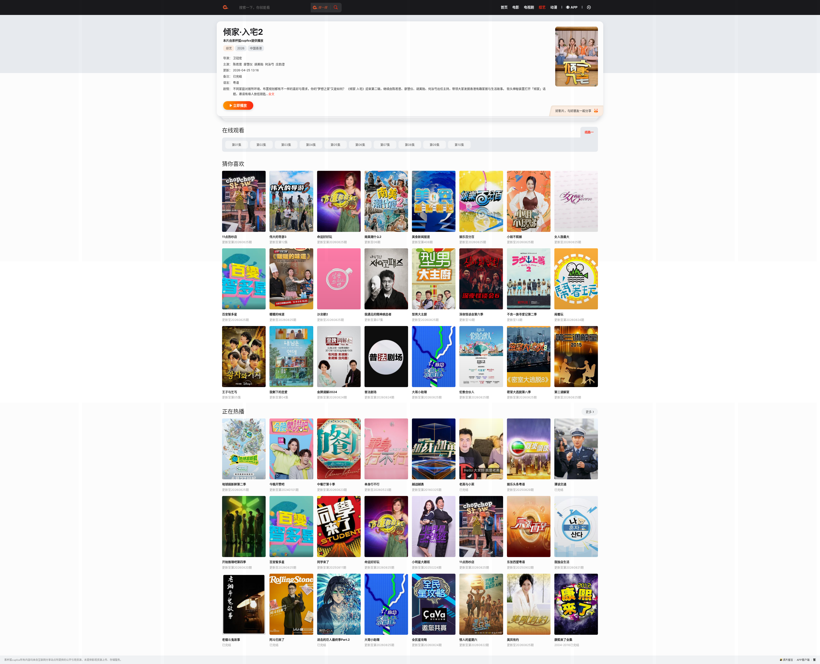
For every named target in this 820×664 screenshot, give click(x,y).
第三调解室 (561, 392)
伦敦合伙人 (466, 392)
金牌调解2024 (327, 392)
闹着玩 (558, 314)
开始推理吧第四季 (234, 562)
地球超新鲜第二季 (234, 484)
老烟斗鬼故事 (231, 639)
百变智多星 (229, 314)
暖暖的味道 (276, 314)
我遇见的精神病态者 (378, 314)
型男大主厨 (419, 314)
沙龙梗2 (322, 314)
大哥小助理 (419, 392)
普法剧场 (370, 392)
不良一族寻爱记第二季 (522, 314)
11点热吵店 (229, 236)
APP (574, 7)
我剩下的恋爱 (278, 392)
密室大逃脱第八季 (519, 392)
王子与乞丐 (229, 392)
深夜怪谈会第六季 (471, 314)
